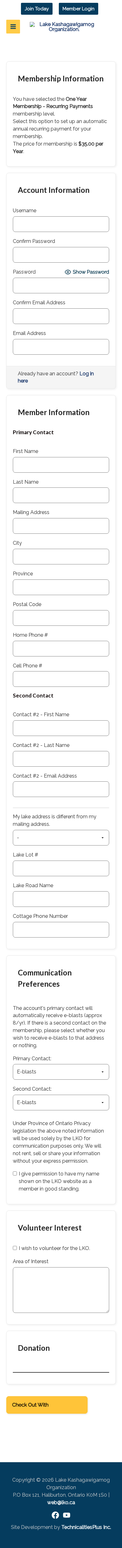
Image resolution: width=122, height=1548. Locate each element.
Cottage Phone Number (40, 916)
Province (23, 574)
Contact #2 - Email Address (45, 776)
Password (24, 272)
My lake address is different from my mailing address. (54, 820)
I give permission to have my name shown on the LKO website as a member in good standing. (59, 1181)
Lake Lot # (25, 855)
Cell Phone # (27, 666)
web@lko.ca (61, 1502)
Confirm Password (34, 241)
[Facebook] (55, 1515)
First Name (25, 451)
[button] (37, 9)
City (17, 543)
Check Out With (37, 1407)
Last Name (25, 482)
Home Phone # (30, 635)
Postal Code (27, 604)
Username (24, 210)
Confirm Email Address (39, 303)
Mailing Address (31, 512)
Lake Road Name (33, 885)
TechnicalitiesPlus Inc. (86, 1527)
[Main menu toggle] (13, 26)
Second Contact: (32, 1089)
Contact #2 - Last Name (41, 745)
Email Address (29, 333)
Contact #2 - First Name (41, 714)
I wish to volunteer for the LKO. (54, 1248)
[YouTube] (66, 1515)
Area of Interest (30, 1261)
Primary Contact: (32, 1059)
